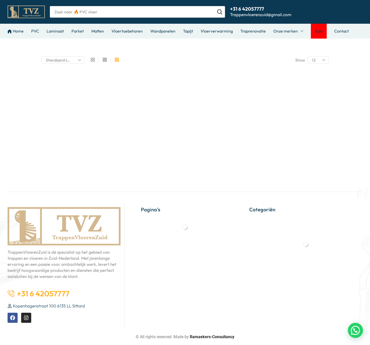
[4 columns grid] (117, 60)
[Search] (220, 11)
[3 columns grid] (104, 60)
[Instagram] (26, 318)
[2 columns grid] (92, 60)
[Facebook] (13, 318)
